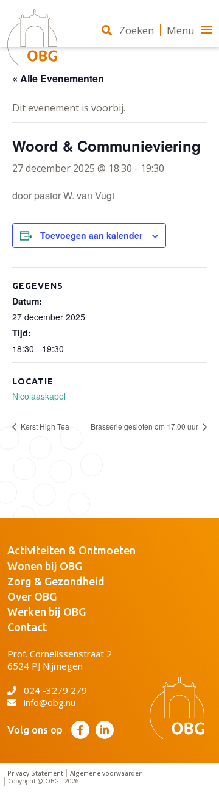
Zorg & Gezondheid (56, 581)
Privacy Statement (35, 773)
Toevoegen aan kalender (91, 235)
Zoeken (136, 30)
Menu (181, 30)
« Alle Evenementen (58, 78)
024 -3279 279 (55, 690)
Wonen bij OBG (44, 566)
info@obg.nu (49, 702)
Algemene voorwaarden (106, 773)
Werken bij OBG (46, 612)
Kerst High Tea (44, 426)
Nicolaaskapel (39, 396)
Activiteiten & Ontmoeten (71, 550)
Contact (27, 627)
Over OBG (32, 596)
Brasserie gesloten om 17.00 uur (145, 426)
